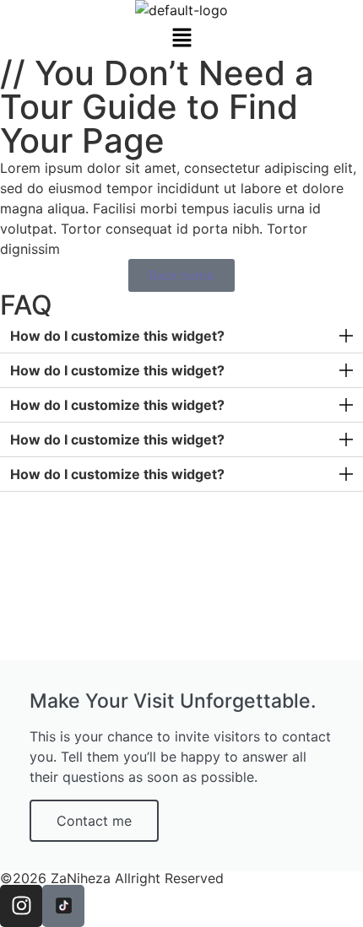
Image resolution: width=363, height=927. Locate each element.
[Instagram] (21, 906)
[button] (181, 38)
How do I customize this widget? (117, 335)
